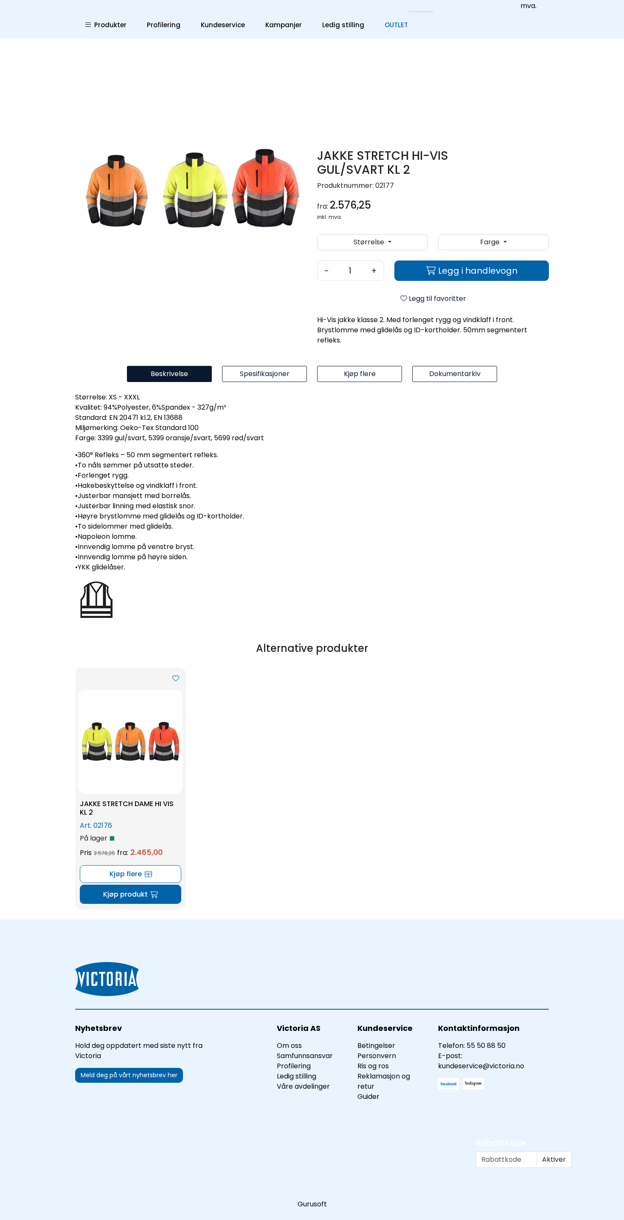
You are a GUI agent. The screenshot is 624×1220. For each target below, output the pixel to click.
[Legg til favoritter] (176, 678)
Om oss (289, 1045)
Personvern (376, 1056)
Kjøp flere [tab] (360, 374)
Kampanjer (283, 24)
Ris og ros (373, 1066)
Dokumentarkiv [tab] (455, 374)
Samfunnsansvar (305, 1056)
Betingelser (376, 1045)
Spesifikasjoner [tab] (265, 374)
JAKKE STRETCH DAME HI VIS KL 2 (127, 808)
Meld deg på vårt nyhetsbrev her (129, 1075)
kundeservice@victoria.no (481, 1066)
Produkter (108, 24)
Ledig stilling (343, 24)
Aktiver (554, 1159)
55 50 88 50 (486, 1045)
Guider (368, 1096)
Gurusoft (312, 1204)
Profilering (163, 24)
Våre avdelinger (303, 1086)
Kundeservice (223, 24)
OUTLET (396, 24)
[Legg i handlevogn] (130, 894)
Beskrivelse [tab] (169, 374)
